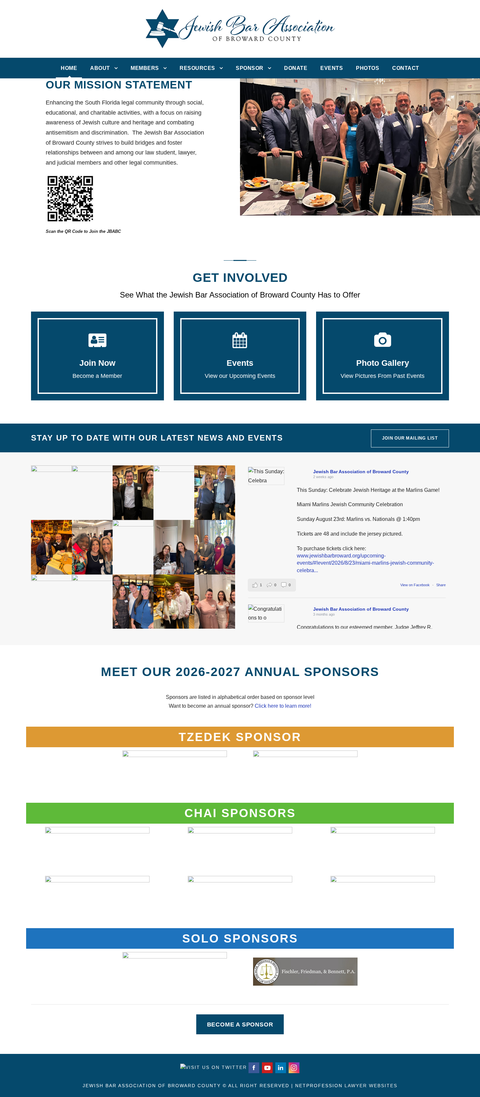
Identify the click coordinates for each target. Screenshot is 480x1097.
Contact (405, 68)
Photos (367, 68)
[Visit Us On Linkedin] (280, 1067)
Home (69, 68)
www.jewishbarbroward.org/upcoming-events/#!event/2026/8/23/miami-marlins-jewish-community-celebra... (365, 563)
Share (441, 585)
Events (331, 68)
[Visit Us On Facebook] (253, 1067)
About (100, 68)
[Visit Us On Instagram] (293, 1067)
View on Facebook (415, 585)
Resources (197, 68)
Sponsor (250, 68)
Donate (295, 68)
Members (145, 68)
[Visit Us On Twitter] (213, 1067)
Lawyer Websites (370, 1085)
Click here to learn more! (283, 706)
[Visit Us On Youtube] (267, 1067)
